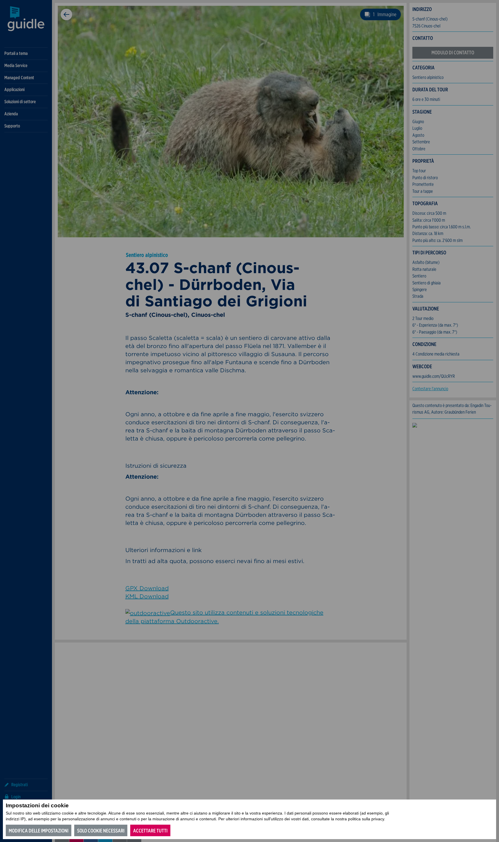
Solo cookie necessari (100, 831)
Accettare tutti (150, 831)
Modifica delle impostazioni (38, 831)
